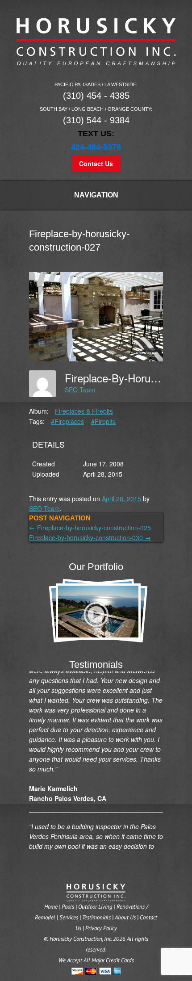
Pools (68, 906)
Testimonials (96, 917)
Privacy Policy (101, 928)
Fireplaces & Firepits (84, 411)
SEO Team (80, 389)
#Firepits (103, 421)
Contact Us (96, 163)
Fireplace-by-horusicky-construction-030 (90, 537)
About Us (125, 917)
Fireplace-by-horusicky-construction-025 (90, 527)
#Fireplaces (67, 421)
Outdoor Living (95, 906)
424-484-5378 (96, 147)
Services (68, 917)
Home (51, 906)
